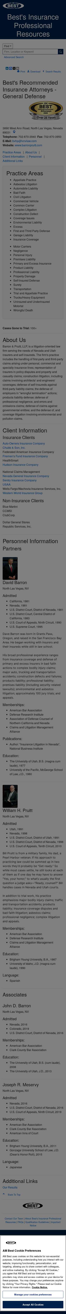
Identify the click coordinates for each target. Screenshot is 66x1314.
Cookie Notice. (40, 1287)
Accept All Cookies (33, 1304)
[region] (33, 1273)
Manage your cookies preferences (33, 1294)
